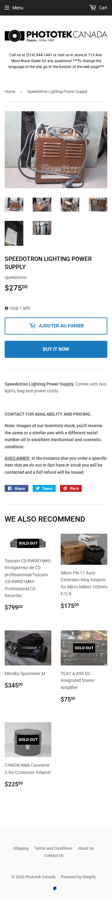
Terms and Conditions (53, 848)
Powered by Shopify (78, 877)
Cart (102, 7)
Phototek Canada (40, 877)
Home (10, 91)
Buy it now (56, 349)
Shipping (21, 848)
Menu (17, 7)
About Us (86, 848)
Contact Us (53, 855)
